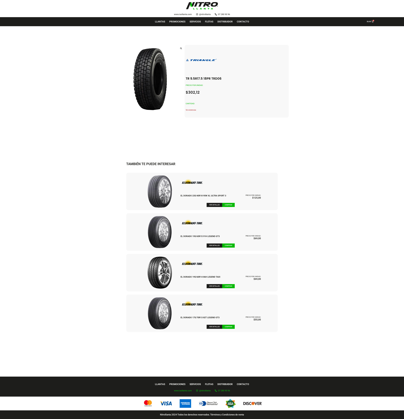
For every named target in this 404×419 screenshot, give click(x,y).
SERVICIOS (195, 21)
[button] (181, 48)
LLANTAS (160, 21)
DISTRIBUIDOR (225, 21)
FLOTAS (209, 21)
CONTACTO (243, 21)
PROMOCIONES (177, 21)
